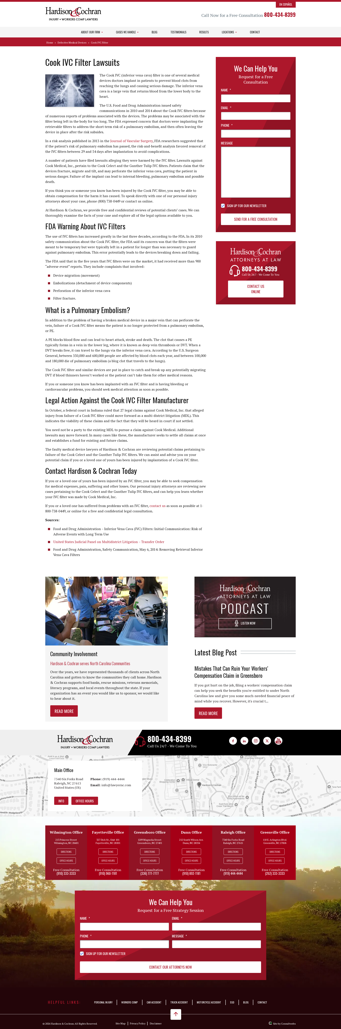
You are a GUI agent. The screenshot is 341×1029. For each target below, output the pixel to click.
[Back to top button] (175, 1014)
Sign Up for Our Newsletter (246, 205)
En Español (285, 4)
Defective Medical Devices (72, 42)
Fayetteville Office (108, 832)
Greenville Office (274, 832)
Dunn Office (191, 832)
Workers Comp (129, 1002)
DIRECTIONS (66, 851)
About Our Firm (91, 32)
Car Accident (154, 1002)
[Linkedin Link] (244, 741)
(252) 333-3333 (275, 873)
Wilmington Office (66, 832)
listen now (247, 623)
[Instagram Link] (256, 741)
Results (204, 32)
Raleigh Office (233, 832)
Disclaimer (156, 1023)
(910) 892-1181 (191, 873)
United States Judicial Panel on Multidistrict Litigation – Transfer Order (108, 542)
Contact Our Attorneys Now (170, 967)
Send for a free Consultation (255, 219)
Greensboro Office (150, 832)
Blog (154, 32)
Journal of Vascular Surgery (131, 141)
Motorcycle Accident (209, 1002)
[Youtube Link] (278, 741)
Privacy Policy (137, 1023)
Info (61, 800)
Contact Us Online (255, 289)
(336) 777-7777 (149, 873)
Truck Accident (179, 1002)
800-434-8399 (280, 14)
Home (49, 42)
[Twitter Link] (267, 741)
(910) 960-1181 (108, 873)
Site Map (121, 1023)
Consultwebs (288, 1023)
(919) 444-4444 (113, 779)
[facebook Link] (233, 741)
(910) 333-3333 (66, 873)
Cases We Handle (126, 32)
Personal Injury (103, 1002)
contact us (158, 505)
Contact (255, 32)
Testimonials (178, 32)
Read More (64, 711)
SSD (232, 1002)
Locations (228, 32)
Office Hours (85, 800)
